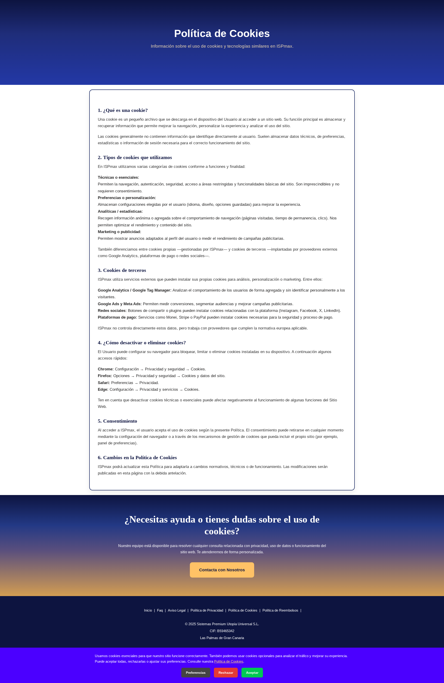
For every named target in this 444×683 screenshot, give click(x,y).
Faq (160, 610)
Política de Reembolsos (280, 610)
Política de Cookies (242, 610)
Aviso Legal (176, 610)
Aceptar (252, 672)
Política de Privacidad (207, 610)
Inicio (148, 610)
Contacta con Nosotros (222, 570)
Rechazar (226, 672)
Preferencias (196, 672)
